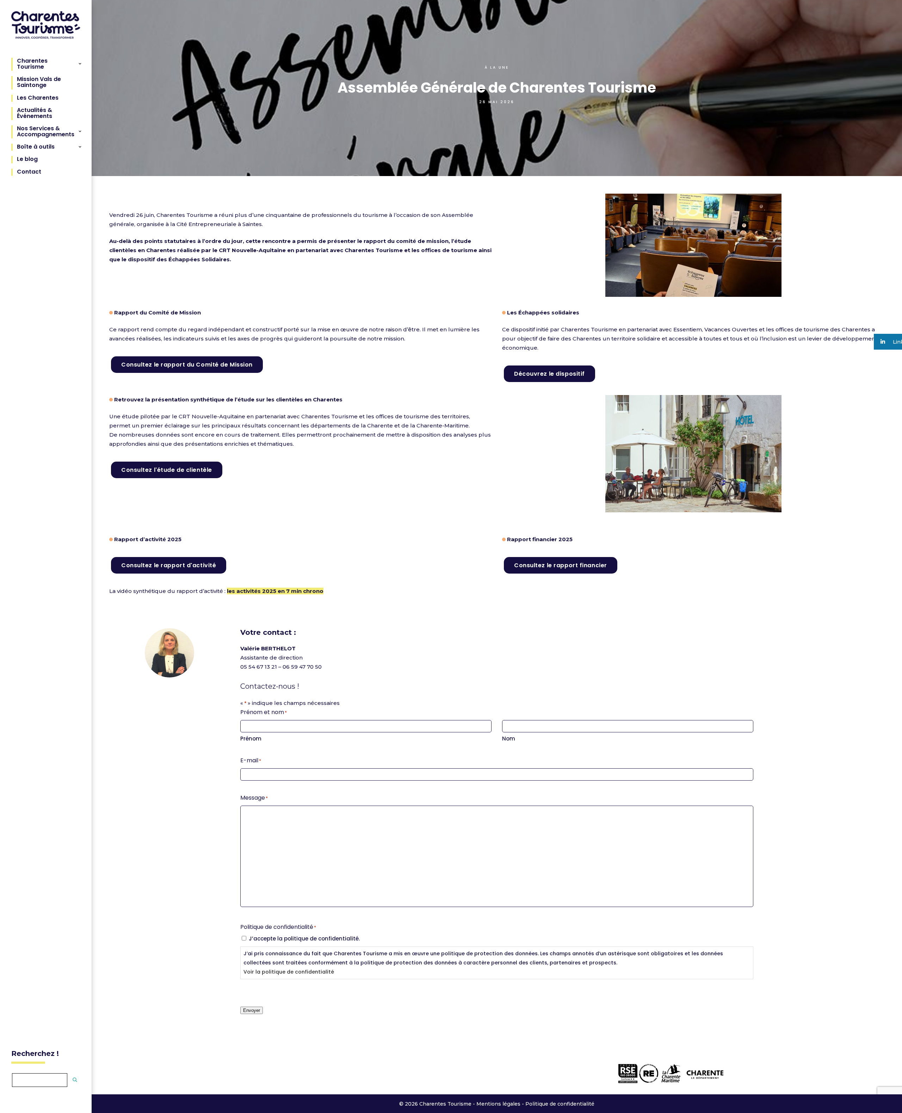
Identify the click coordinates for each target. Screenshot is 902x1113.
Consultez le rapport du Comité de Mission (187, 365)
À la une (497, 67)
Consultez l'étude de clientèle (166, 470)
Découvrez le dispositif (549, 374)
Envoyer (251, 1010)
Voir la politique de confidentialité (288, 971)
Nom (508, 738)
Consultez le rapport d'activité (168, 565)
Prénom (250, 738)
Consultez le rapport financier (560, 565)
